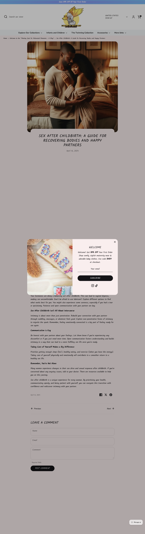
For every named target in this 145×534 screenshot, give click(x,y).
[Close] (114, 242)
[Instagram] (92, 285)
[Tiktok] (96, 285)
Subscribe (95, 278)
